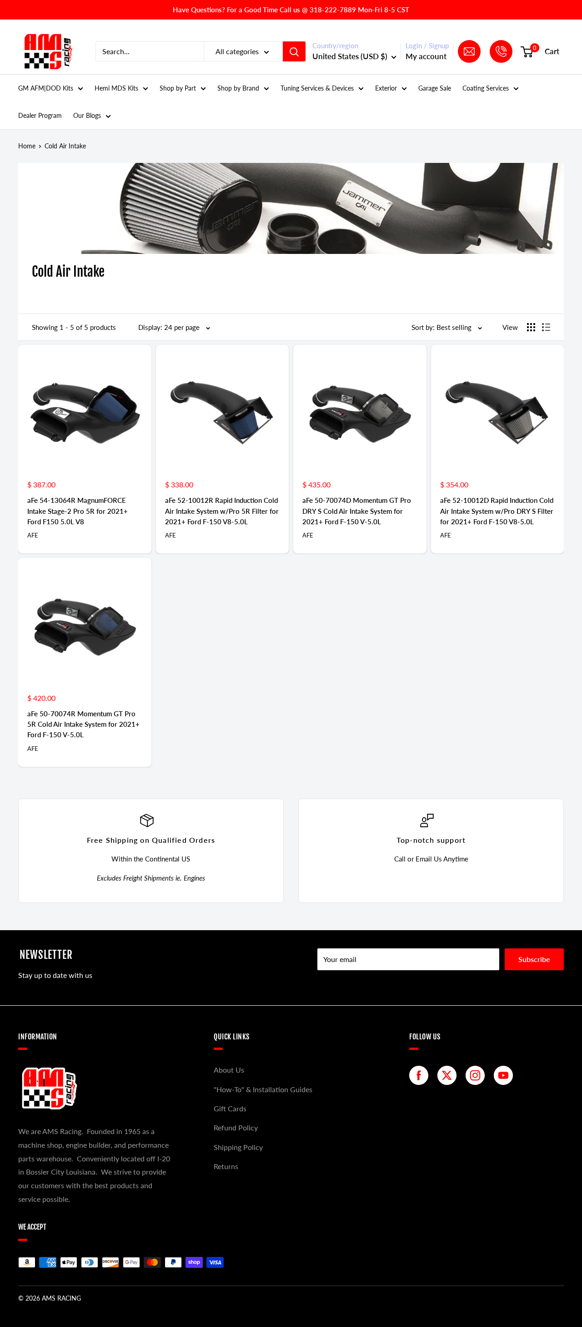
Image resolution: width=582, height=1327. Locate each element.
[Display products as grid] (531, 327)
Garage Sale (434, 88)
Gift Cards (230, 1108)
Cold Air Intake (65, 146)
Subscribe (534, 959)
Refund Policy (236, 1127)
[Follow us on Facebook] (421, 1075)
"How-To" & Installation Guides (263, 1089)
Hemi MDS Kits (116, 88)
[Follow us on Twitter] (449, 1075)
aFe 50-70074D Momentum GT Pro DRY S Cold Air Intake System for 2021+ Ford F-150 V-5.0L (356, 511)
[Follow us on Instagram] (477, 1075)
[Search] (294, 51)
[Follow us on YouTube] (505, 1075)
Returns (226, 1166)
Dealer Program (40, 115)
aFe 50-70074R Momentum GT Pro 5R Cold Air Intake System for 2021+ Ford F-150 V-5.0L (83, 724)
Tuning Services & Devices (317, 88)
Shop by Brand (238, 88)
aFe (32, 535)
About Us (229, 1069)
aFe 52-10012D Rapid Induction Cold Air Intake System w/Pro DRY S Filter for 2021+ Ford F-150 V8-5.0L (496, 511)
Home (26, 146)
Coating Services (485, 88)
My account (426, 56)
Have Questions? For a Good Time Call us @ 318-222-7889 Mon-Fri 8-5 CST (291, 9)
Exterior (386, 88)
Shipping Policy (238, 1147)
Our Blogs (87, 115)
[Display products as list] (546, 327)
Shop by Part (178, 88)
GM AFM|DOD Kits (45, 88)
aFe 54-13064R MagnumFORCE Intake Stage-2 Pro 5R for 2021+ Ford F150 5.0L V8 (77, 511)
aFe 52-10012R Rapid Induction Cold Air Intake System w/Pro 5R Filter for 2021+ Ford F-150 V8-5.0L (222, 511)
